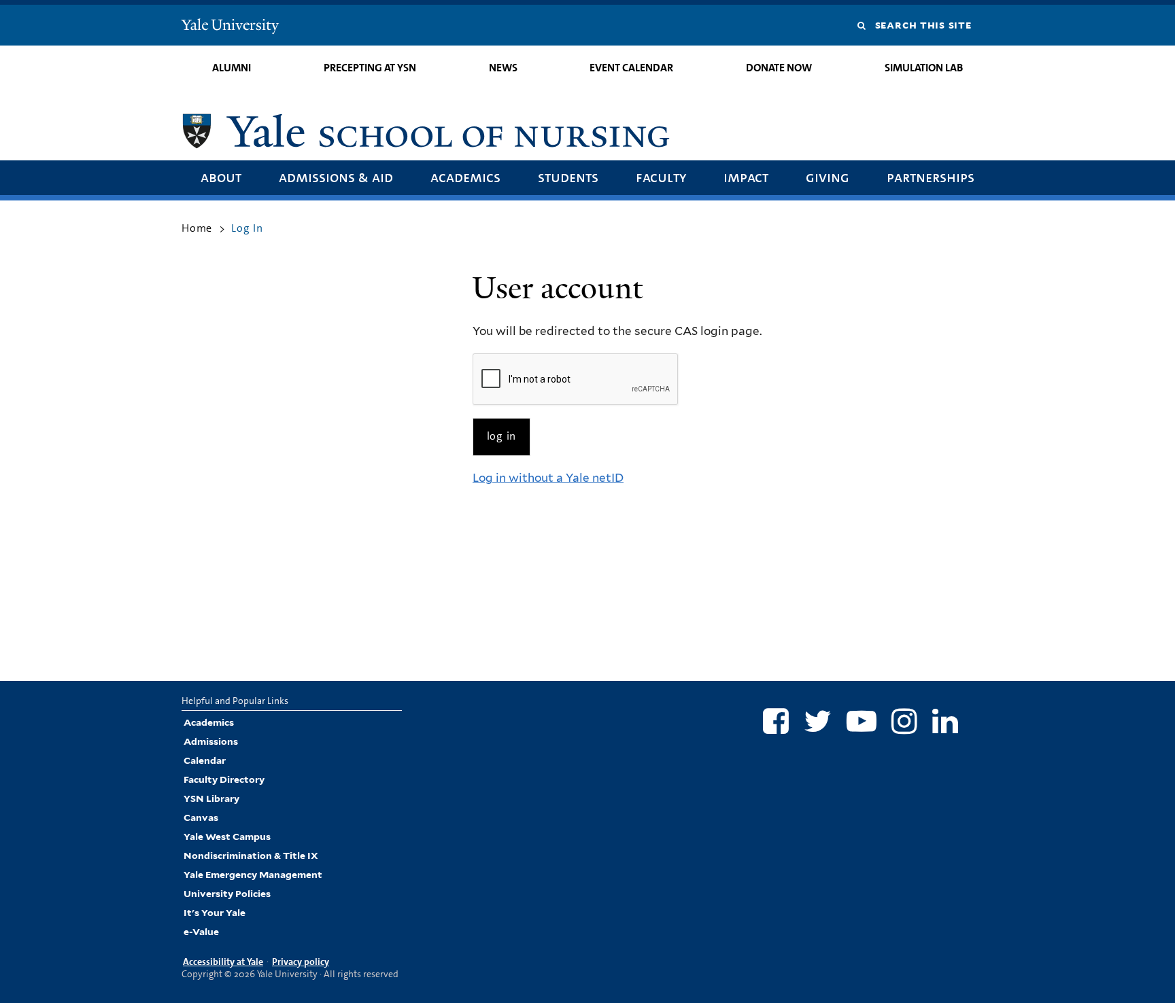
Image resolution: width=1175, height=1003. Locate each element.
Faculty (661, 177)
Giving (827, 177)
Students (568, 177)
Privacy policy (300, 961)
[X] (818, 721)
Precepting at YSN (370, 67)
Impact (745, 177)
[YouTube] (861, 721)
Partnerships (930, 177)
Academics (465, 177)
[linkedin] (945, 721)
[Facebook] (776, 721)
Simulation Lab (924, 67)
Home (197, 228)
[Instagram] (904, 721)
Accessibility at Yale (223, 961)
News (503, 67)
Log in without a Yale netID (548, 478)
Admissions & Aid (336, 177)
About (221, 177)
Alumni (231, 67)
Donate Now (779, 67)
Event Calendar (631, 67)
